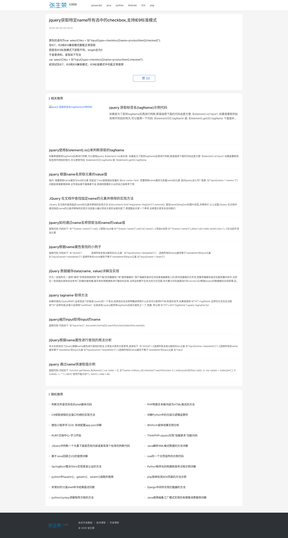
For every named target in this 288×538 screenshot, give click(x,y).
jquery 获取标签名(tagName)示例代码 (138, 108)
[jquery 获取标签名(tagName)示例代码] (77, 123)
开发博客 (114, 522)
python (120, 5)
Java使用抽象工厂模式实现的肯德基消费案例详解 (176, 497)
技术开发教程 (85, 522)
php (152, 5)
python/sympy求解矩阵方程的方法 (73, 497)
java (109, 5)
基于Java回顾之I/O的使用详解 (70, 456)
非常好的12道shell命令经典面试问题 (73, 487)
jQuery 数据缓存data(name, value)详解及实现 (84, 271)
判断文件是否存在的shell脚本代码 (72, 404)
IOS (143, 5)
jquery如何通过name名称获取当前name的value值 (87, 223)
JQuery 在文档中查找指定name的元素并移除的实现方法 (91, 199)
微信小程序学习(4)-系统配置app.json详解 (77, 425)
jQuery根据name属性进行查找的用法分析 (80, 340)
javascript (96, 5)
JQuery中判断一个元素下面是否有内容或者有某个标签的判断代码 (91, 445)
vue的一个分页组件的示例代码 (165, 456)
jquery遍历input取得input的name (74, 319)
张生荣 (91, 527)
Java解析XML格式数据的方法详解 (167, 445)
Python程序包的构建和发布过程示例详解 (171, 466)
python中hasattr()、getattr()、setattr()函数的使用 (83, 476)
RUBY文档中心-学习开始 (66, 435)
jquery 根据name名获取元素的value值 (78, 174)
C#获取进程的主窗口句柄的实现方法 (73, 414)
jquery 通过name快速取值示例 (72, 364)
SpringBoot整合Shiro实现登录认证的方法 (77, 466)
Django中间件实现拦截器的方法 (166, 487)
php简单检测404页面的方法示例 (166, 476)
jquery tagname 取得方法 (68, 295)
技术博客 (101, 522)
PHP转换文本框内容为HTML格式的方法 (171, 404)
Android (132, 5)
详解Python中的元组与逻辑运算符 (167, 414)
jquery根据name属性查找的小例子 (75, 247)
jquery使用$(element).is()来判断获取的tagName (86, 150)
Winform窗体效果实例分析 (163, 425)
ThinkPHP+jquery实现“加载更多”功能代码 (172, 435)
